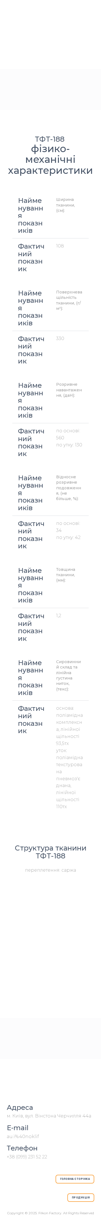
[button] (75, 1179)
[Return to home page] (50, 1083)
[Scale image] (50, 909)
